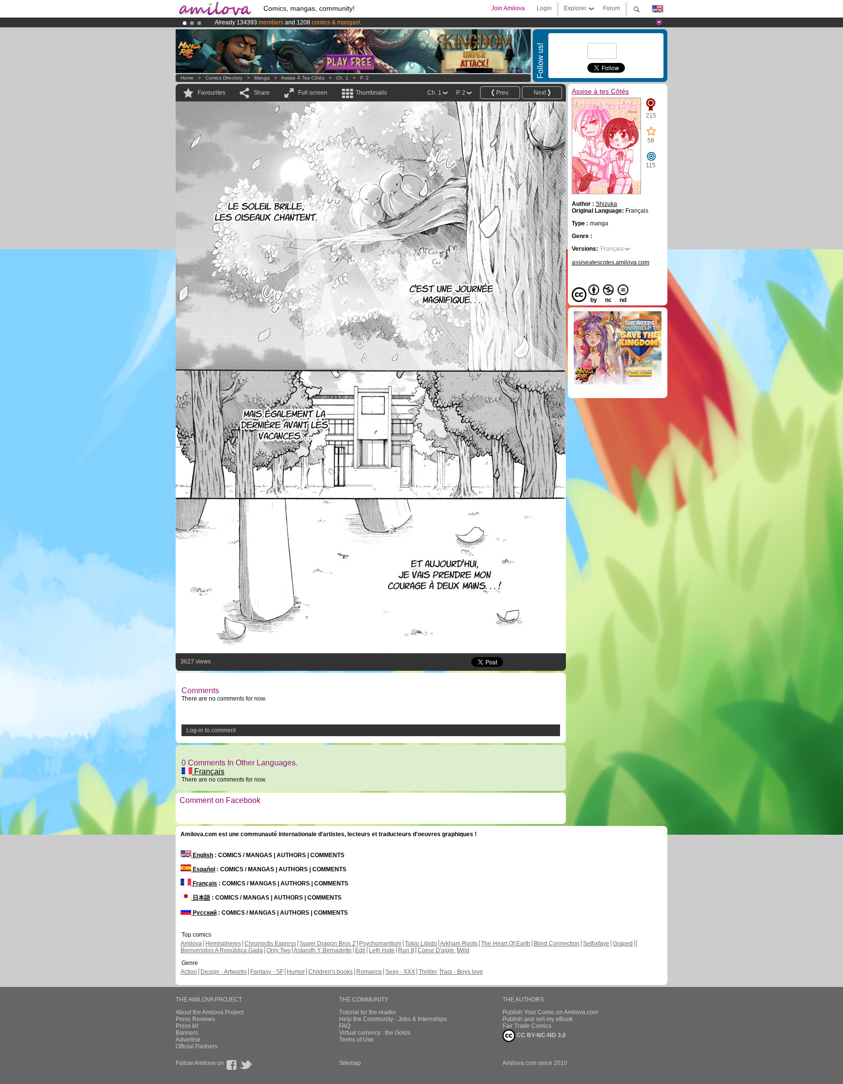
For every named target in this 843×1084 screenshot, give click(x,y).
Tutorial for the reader (367, 1012)
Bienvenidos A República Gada (222, 950)
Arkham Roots (459, 943)
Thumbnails (371, 92)
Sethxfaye (596, 943)
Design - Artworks (224, 971)
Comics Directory (223, 77)
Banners (187, 1032)
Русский (204, 912)
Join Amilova (508, 8)
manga (262, 77)
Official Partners (197, 1046)
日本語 (200, 897)
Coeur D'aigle (437, 950)
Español (203, 869)
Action (189, 971)
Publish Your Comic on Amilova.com (550, 1012)
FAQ (344, 1026)
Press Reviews (195, 1019)
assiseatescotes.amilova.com (610, 262)
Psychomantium (380, 943)
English (202, 855)
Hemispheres (223, 943)
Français (208, 771)
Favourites (211, 92)
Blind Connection (557, 943)
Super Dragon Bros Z (328, 943)
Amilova (191, 943)
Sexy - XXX (400, 971)
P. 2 (364, 77)
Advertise (188, 1039)
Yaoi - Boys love (462, 971)
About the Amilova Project (209, 1012)
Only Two (278, 950)
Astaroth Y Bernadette (323, 950)
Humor (296, 971)
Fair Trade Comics (526, 1026)
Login (544, 8)
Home (187, 77)
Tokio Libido (421, 943)
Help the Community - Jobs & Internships (393, 1019)
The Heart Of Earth (505, 943)
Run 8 (406, 950)
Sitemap (350, 1063)
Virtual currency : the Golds (374, 1032)
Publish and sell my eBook (537, 1019)
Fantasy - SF (266, 971)
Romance (369, 971)
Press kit (187, 1026)
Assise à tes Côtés (302, 77)
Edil (360, 950)
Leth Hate (382, 950)
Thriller (429, 971)
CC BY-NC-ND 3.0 (540, 1035)
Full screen (312, 92)
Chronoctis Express (270, 943)
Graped (623, 943)
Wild (463, 950)
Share (262, 92)
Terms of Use (356, 1039)
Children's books (330, 971)
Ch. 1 (342, 77)
